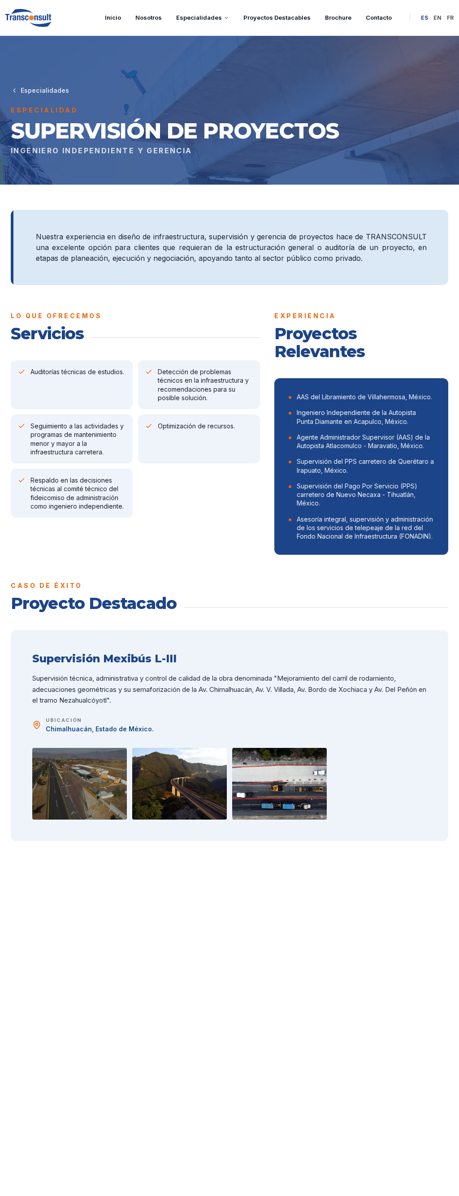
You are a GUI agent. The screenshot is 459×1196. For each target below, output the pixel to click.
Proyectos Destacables (277, 17)
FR (450, 17)
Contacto (379, 17)
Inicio (113, 17)
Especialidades (199, 17)
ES (424, 17)
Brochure (338, 17)
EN (437, 17)
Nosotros (148, 17)
